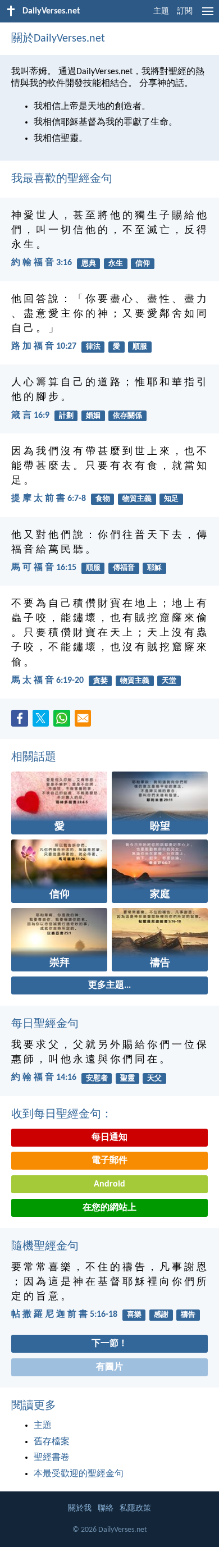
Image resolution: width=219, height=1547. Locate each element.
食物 (102, 499)
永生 (115, 263)
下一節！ (109, 1343)
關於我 (80, 1508)
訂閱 (185, 11)
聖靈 (127, 1078)
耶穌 (154, 568)
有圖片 (109, 1367)
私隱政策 (135, 1508)
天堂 (169, 680)
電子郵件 (109, 1160)
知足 (171, 499)
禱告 (188, 1314)
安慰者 (97, 1078)
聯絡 (105, 1508)
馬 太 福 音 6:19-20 (47, 680)
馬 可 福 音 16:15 (43, 567)
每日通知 (109, 1137)
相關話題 (33, 757)
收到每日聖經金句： (61, 1114)
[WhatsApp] (64, 719)
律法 (93, 346)
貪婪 (100, 680)
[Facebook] (22, 721)
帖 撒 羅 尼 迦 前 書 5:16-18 (64, 1314)
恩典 (88, 263)
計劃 (66, 415)
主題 (161, 11)
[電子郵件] (85, 721)
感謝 (161, 1314)
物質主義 (137, 499)
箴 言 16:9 (30, 415)
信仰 (142, 263)
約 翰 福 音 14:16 (43, 1077)
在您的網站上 (109, 1207)
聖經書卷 (52, 1457)
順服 (140, 346)
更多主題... (109, 985)
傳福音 (124, 568)
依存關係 (127, 415)
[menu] (208, 15)
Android (109, 1184)
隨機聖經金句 (45, 1246)
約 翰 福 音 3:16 (41, 262)
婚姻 (93, 415)
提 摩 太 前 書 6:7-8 (48, 498)
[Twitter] (43, 721)
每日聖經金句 (45, 1024)
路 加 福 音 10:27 (43, 346)
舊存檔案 (52, 1442)
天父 (154, 1078)
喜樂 (134, 1314)
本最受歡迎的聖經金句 (79, 1474)
